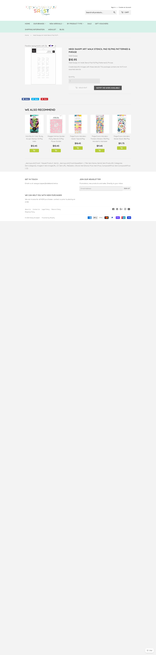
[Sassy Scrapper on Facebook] (113, 209)
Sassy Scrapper (35, 218)
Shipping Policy (30, 212)
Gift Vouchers (101, 24)
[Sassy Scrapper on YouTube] (129, 209)
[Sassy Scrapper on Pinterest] (117, 209)
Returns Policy (56, 209)
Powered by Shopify (48, 218)
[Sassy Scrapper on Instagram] (125, 209)
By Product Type (75, 24)
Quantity (72, 77)
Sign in (113, 7)
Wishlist (52, 29)
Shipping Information (35, 29)
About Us (28, 209)
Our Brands (39, 24)
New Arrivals (56, 24)
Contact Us (36, 209)
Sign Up (127, 188)
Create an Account (125, 7)
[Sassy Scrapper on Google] (121, 209)
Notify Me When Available (107, 88)
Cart (126, 12)
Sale (89, 24)
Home (27, 24)
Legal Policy (45, 209)
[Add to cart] (34, 150)
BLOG (62, 29)
